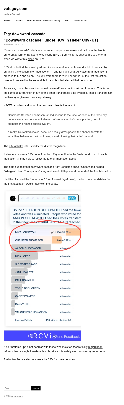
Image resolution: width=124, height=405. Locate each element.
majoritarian (95, 347)
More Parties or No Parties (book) (43, 20)
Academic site (80, 20)
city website (16, 146)
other (52, 93)
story (30, 105)
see (72, 179)
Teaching (18, 20)
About (67, 20)
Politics (7, 20)
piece (31, 59)
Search (36, 388)
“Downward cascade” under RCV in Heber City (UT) (51, 40)
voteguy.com (15, 8)
